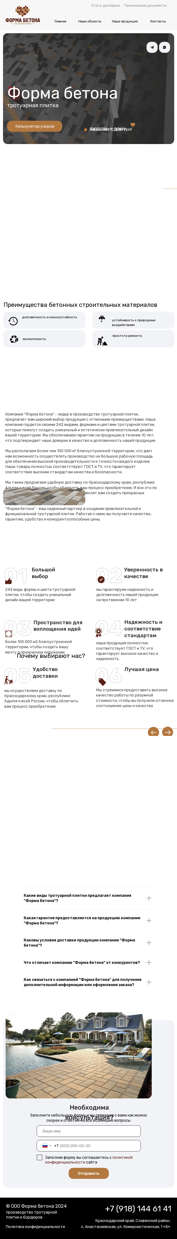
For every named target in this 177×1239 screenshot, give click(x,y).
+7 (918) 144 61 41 (138, 1209)
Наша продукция (125, 21)
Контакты (158, 21)
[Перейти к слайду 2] (88, 172)
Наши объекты (89, 21)
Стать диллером (105, 5)
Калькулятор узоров (34, 126)
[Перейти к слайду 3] (143, 172)
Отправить (89, 1173)
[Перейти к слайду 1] (34, 172)
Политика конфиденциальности (35, 1226)
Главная (60, 21)
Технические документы (145, 5)
